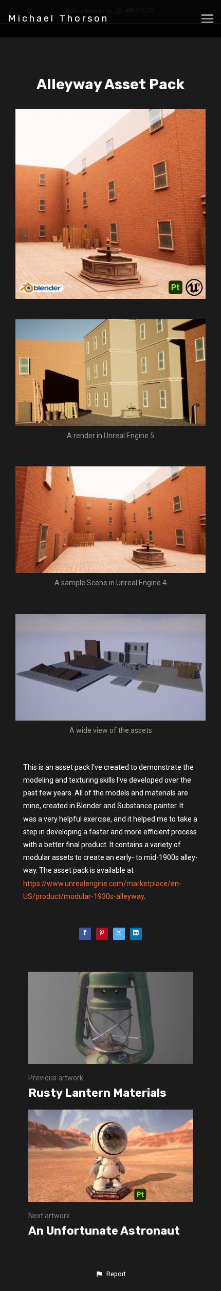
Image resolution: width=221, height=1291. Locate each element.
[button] (110, 1274)
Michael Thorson (58, 18)
